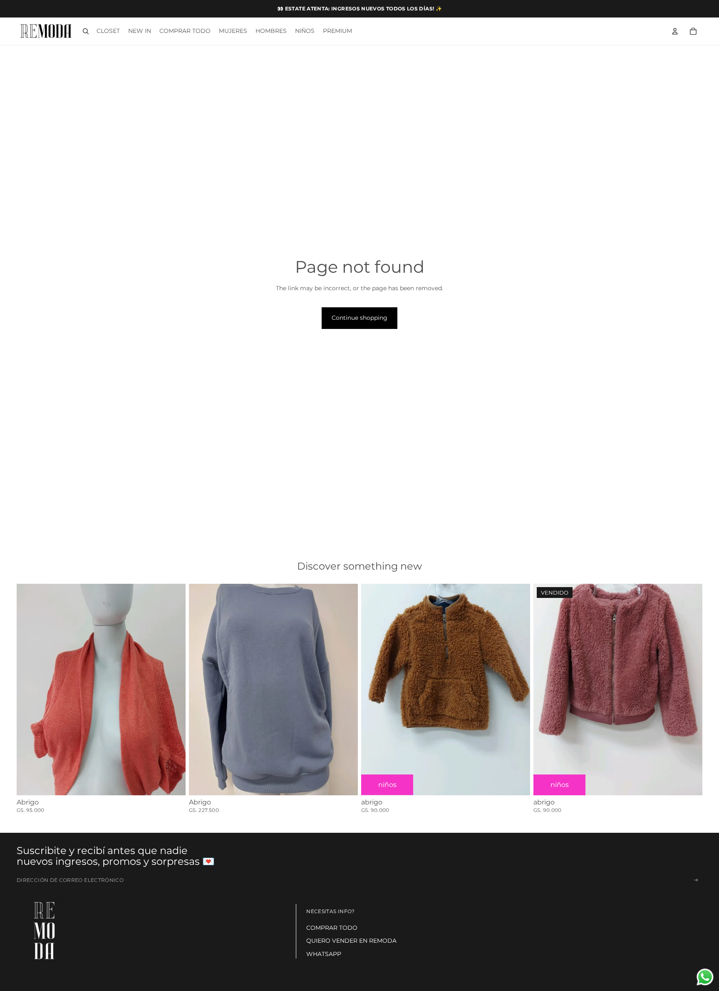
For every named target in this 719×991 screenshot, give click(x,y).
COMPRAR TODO (331, 927)
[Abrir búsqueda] (86, 31)
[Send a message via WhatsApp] (705, 977)
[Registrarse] (696, 880)
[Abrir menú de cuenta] (675, 31)
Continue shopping (359, 317)
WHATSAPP (323, 954)
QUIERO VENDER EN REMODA (351, 940)
